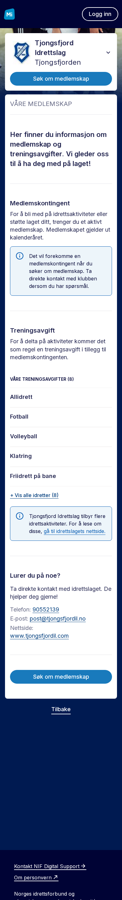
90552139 (46, 609)
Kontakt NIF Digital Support (46, 866)
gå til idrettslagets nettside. (74, 531)
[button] (108, 52)
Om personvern (33, 877)
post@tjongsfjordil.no (58, 618)
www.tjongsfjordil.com (39, 635)
